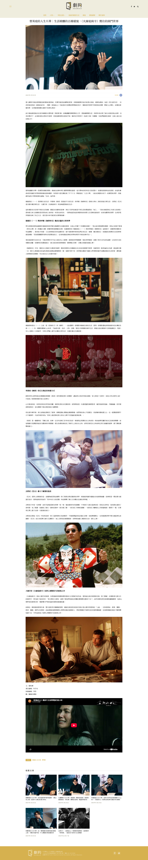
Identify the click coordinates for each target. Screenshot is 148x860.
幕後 (84, 15)
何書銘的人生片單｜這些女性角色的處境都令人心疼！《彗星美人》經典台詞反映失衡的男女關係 (106, 799)
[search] (137, 6)
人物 (51, 15)
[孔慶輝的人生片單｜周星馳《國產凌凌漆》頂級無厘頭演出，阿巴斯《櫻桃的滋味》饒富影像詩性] (74, 785)
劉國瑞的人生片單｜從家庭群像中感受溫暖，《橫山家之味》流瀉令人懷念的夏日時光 (41, 799)
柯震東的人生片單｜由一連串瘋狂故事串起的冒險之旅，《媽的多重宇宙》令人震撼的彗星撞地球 (41, 832)
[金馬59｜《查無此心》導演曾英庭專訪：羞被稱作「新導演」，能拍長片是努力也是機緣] (74, 818)
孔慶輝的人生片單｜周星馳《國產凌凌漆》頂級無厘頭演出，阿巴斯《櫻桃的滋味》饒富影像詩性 (73, 799)
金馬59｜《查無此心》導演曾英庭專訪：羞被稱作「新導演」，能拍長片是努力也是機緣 (73, 832)
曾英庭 (44, 760)
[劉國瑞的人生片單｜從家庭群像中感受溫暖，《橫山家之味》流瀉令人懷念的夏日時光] (41, 785)
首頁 (44, 15)
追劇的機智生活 (74, 15)
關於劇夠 (102, 15)
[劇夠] (55, 853)
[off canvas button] (10, 6)
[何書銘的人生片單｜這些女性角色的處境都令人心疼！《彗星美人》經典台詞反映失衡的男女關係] (106, 785)
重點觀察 (92, 15)
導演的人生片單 (36, 760)
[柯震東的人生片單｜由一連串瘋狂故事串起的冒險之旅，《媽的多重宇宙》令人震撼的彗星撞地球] (41, 818)
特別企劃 (61, 15)
